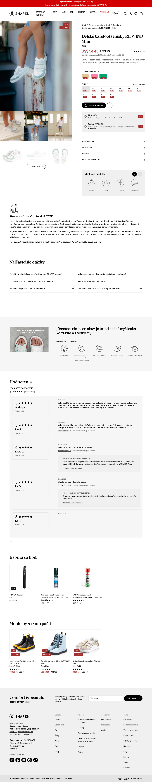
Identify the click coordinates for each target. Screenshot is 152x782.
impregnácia (111, 231)
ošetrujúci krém (24, 227)
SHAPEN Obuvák (16, 595)
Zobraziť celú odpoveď (73, 468)
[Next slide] (140, 174)
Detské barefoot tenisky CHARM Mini (86, 662)
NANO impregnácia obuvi (83, 595)
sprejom (79, 227)
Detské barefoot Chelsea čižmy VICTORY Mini (23, 662)
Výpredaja (73, 5)
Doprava (85, 154)
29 (121, 89)
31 (139, 89)
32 (85, 95)
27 (103, 89)
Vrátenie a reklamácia (91, 160)
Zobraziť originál (64, 431)
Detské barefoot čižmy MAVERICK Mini (55, 662)
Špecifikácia (87, 147)
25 (85, 89)
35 (112, 95)
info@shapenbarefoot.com (21, 732)
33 (94, 95)
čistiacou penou (43, 224)
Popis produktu (88, 141)
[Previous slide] (134, 174)
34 (103, 95)
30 (130, 89)
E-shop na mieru (56, 778)
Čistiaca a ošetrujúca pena (52, 595)
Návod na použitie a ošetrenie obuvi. (87, 242)
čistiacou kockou (80, 224)
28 (112, 89)
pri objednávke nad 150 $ (76, 2)
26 (94, 89)
